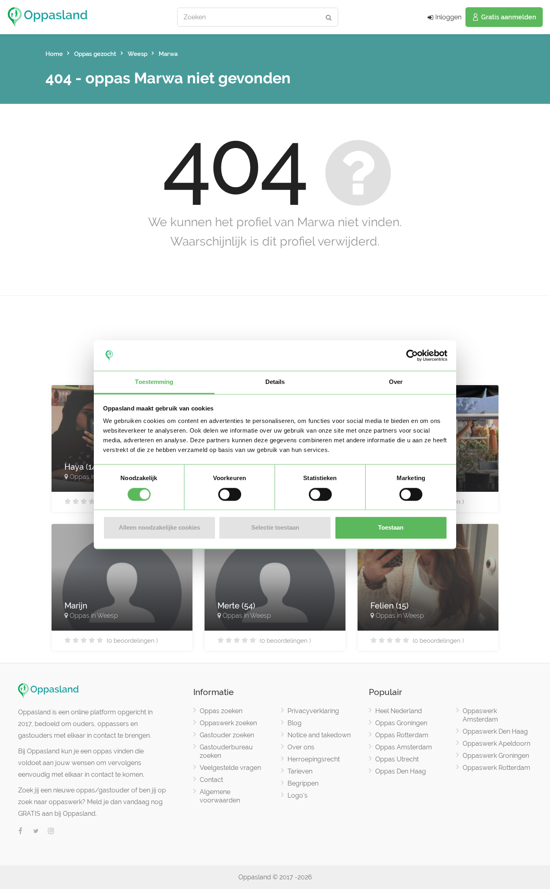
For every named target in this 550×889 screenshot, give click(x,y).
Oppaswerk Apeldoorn (496, 743)
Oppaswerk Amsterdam (480, 715)
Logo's (297, 795)
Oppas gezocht (95, 54)
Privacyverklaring (313, 711)
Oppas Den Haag (400, 771)
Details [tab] (275, 382)
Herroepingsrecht (313, 759)
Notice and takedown (319, 735)
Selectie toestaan (275, 527)
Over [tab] (396, 382)
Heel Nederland (398, 711)
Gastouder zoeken (227, 735)
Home (54, 54)
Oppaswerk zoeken (228, 723)
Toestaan (390, 527)
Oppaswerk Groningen (496, 755)
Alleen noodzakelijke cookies (159, 527)
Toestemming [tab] (154, 382)
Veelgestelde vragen (230, 767)
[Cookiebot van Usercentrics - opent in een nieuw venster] (412, 355)
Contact (211, 780)
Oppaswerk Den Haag (495, 731)
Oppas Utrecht (397, 759)
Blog (294, 723)
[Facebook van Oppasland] (20, 831)
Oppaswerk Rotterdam (496, 767)
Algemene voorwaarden (220, 796)
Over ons (300, 747)
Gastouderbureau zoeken (226, 751)
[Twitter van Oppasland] (35, 831)
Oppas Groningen (401, 723)
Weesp (137, 54)
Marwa (168, 54)
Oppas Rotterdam (401, 735)
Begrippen (302, 783)
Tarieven (299, 771)
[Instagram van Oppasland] (51, 831)
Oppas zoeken (221, 711)
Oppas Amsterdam (403, 747)
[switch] (229, 494)
